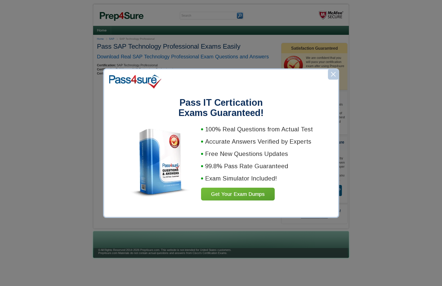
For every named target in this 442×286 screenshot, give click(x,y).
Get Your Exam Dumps (238, 194)
